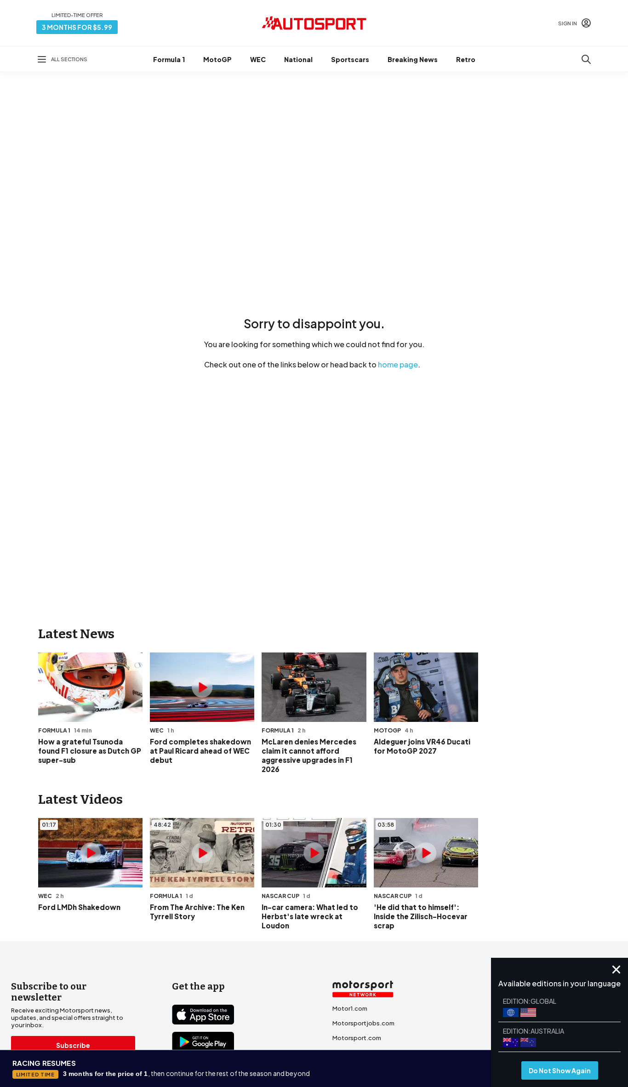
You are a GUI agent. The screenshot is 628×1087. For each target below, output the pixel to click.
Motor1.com (349, 1008)
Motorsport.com (356, 1037)
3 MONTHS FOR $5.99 (77, 27)
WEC (258, 59)
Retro (465, 59)
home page (398, 364)
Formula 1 (169, 59)
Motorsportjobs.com (363, 1023)
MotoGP (217, 59)
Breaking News (413, 59)
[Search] (586, 59)
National (298, 59)
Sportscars (350, 59)
